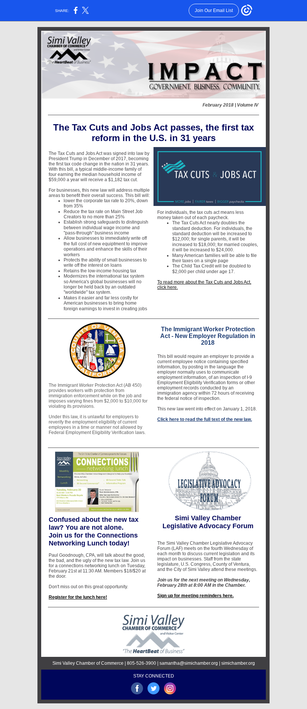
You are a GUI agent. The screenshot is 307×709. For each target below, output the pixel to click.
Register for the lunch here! (78, 597)
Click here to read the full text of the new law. (204, 419)
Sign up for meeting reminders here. (195, 595)
